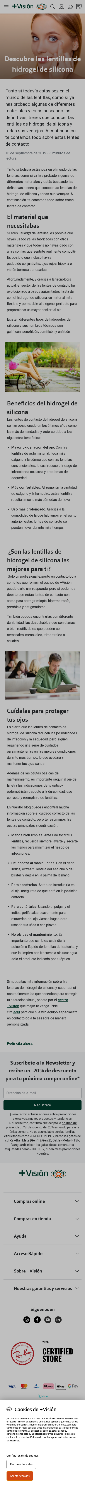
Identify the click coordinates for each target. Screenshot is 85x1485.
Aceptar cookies (20, 1476)
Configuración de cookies (23, 1456)
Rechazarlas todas (21, 1464)
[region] (42, 1442)
